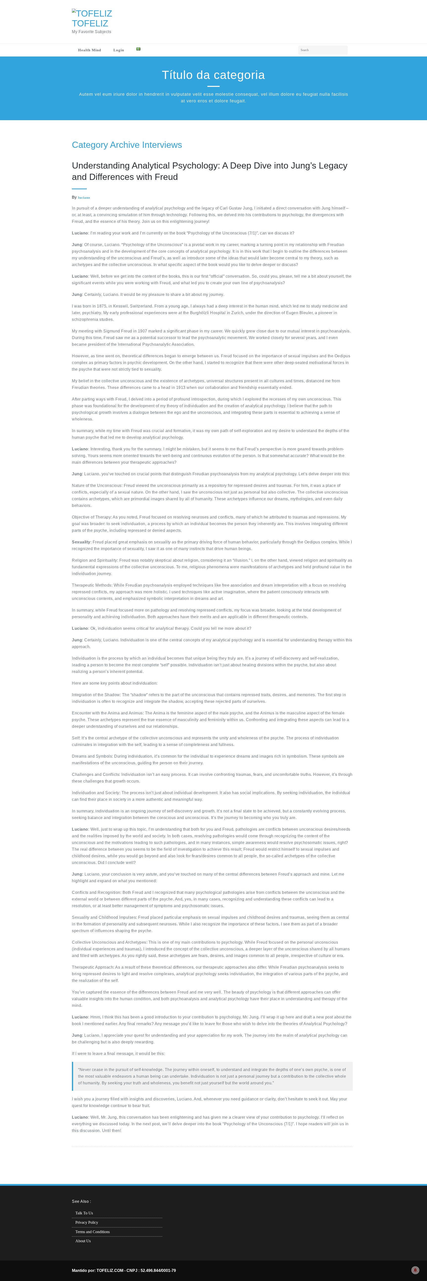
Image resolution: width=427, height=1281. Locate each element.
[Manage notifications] (415, 1270)
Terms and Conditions (92, 1232)
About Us (83, 1241)
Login (118, 50)
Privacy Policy (86, 1222)
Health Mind (89, 50)
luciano (84, 197)
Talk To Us (84, 1213)
